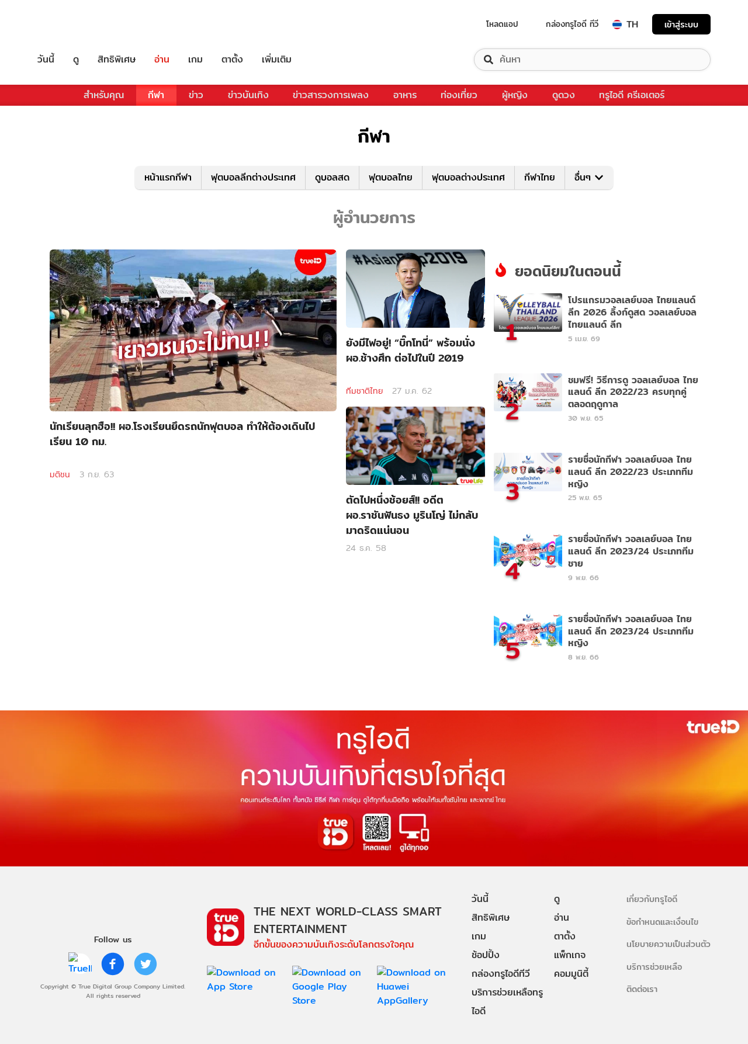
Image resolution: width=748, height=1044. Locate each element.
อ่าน (161, 60)
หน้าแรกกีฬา (168, 177)
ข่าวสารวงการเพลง (331, 95)
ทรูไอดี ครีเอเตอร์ (631, 95)
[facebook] (112, 964)
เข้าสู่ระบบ (681, 24)
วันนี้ (45, 60)
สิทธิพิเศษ (117, 60)
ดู (76, 60)
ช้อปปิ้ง (486, 955)
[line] (80, 964)
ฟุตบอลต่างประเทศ (468, 177)
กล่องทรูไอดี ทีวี (572, 24)
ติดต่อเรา (641, 989)
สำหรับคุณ (104, 95)
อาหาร (405, 95)
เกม (195, 60)
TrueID (72, 24)
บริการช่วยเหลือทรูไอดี (507, 1001)
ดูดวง (563, 95)
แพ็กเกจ (570, 955)
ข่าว (196, 95)
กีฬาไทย (539, 177)
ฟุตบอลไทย (391, 177)
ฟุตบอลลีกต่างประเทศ (253, 177)
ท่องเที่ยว (459, 95)
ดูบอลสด (332, 177)
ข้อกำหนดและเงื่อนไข (662, 921)
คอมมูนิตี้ (571, 973)
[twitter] (145, 964)
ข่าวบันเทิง (248, 95)
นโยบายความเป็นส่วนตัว (668, 944)
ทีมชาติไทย (364, 390)
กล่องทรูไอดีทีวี (501, 973)
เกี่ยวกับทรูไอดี (651, 899)
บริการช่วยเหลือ (654, 966)
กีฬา (156, 95)
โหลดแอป (502, 24)
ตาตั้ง (232, 60)
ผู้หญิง (515, 95)
